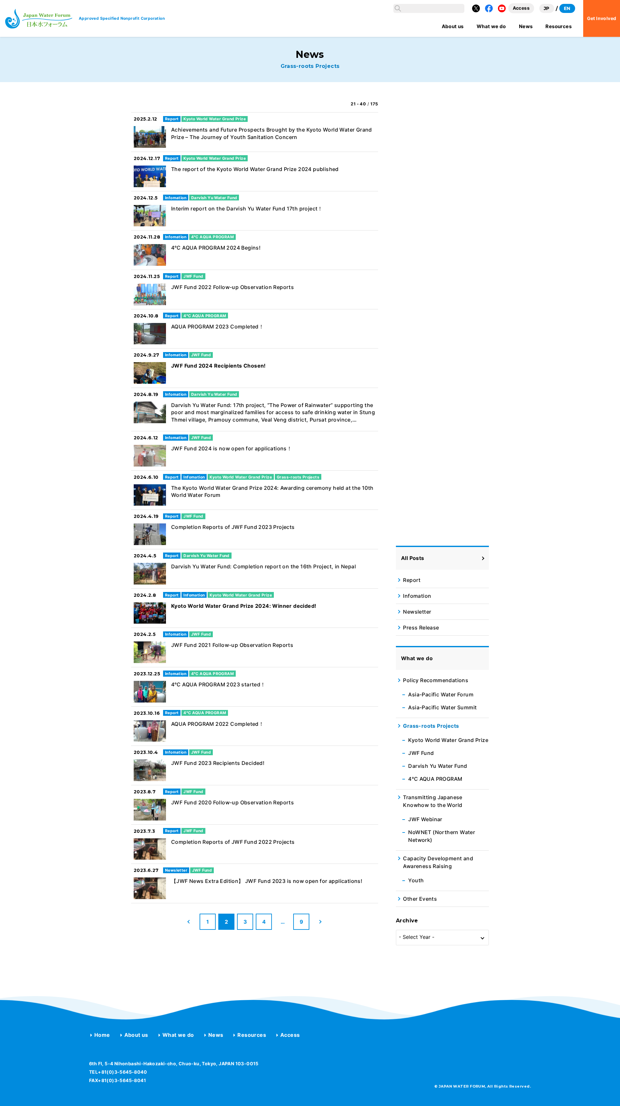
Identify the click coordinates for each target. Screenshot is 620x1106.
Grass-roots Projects (431, 726)
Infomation (417, 596)
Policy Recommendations (435, 680)
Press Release (421, 627)
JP (547, 8)
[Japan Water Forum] (39, 18)
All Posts (412, 558)
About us (136, 1035)
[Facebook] (489, 8)
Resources (251, 1035)
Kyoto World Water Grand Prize (448, 740)
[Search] (397, 8)
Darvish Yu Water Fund (437, 766)
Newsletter (417, 611)
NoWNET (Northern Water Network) (441, 836)
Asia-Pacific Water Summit (442, 707)
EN (567, 8)
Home (102, 1035)
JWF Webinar (425, 819)
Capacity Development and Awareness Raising (438, 862)
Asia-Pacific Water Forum (440, 694)
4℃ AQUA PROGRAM (435, 779)
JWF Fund (421, 753)
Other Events (420, 899)
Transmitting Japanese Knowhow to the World (432, 801)
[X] (476, 8)
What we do (178, 1035)
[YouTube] (502, 8)
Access (290, 1035)
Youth (416, 880)
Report (411, 580)
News (215, 1035)
